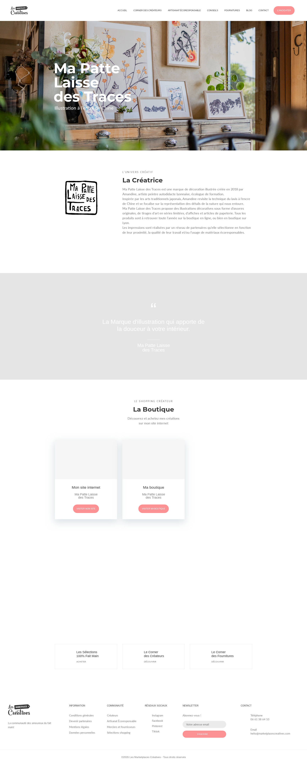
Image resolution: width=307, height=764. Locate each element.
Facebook (157, 720)
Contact (263, 10)
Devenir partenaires (80, 721)
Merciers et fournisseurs (121, 726)
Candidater (284, 10)
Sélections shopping (118, 732)
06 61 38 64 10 (260, 719)
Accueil (122, 10)
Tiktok (156, 731)
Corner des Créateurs (147, 10)
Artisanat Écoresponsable (184, 10)
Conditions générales (81, 715)
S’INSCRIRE (202, 734)
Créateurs (112, 715)
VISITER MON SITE (86, 508)
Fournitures (232, 10)
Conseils (212, 10)
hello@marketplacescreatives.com (270, 733)
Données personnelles (82, 732)
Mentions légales (79, 726)
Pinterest (157, 726)
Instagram (157, 715)
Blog (249, 10)
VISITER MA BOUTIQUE (153, 508)
